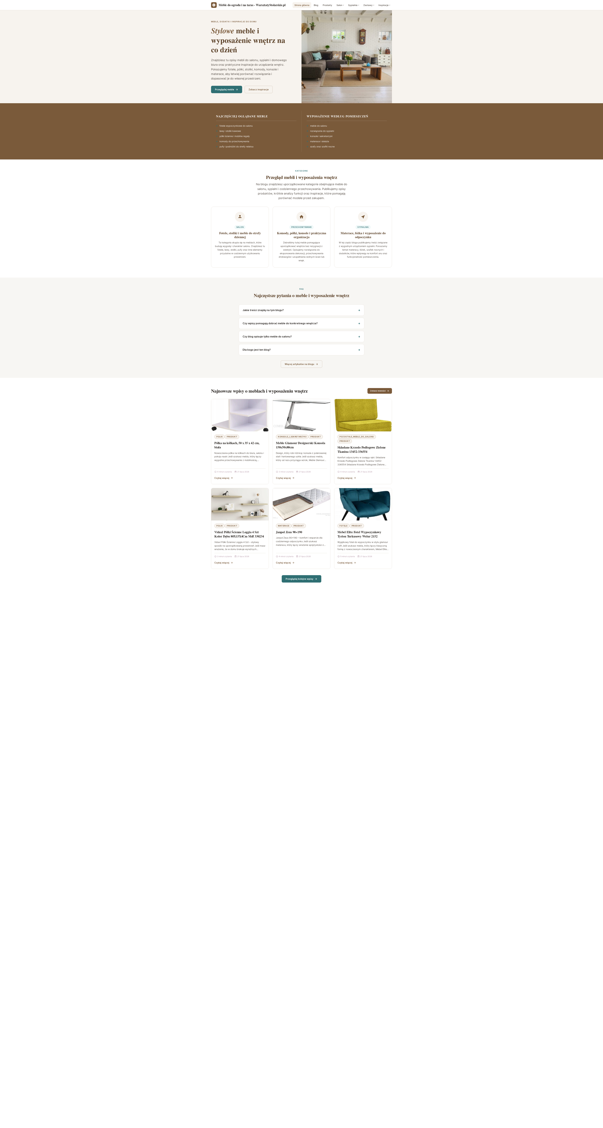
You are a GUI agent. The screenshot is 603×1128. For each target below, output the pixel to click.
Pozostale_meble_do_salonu (357, 436)
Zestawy (367, 5)
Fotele (344, 526)
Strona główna (301, 5)
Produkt (232, 436)
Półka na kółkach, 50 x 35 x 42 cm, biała (236, 445)
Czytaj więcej (221, 478)
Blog (316, 5)
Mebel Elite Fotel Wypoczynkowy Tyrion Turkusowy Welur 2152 (359, 534)
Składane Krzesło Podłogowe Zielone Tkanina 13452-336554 (361, 449)
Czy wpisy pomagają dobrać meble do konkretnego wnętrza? (280, 323)
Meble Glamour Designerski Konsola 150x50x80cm (300, 445)
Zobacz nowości (378, 391)
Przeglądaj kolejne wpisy (299, 579)
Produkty (327, 5)
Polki (219, 436)
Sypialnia (352, 5)
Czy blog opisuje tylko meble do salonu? (267, 336)
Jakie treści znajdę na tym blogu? (263, 310)
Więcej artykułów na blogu (299, 364)
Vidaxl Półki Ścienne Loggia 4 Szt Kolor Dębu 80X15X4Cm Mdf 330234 (239, 534)
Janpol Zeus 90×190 (289, 532)
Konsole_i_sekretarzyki (292, 436)
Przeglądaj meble (224, 89)
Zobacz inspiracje (259, 89)
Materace (283, 526)
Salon (339, 5)
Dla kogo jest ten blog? (257, 349)
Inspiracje (383, 5)
